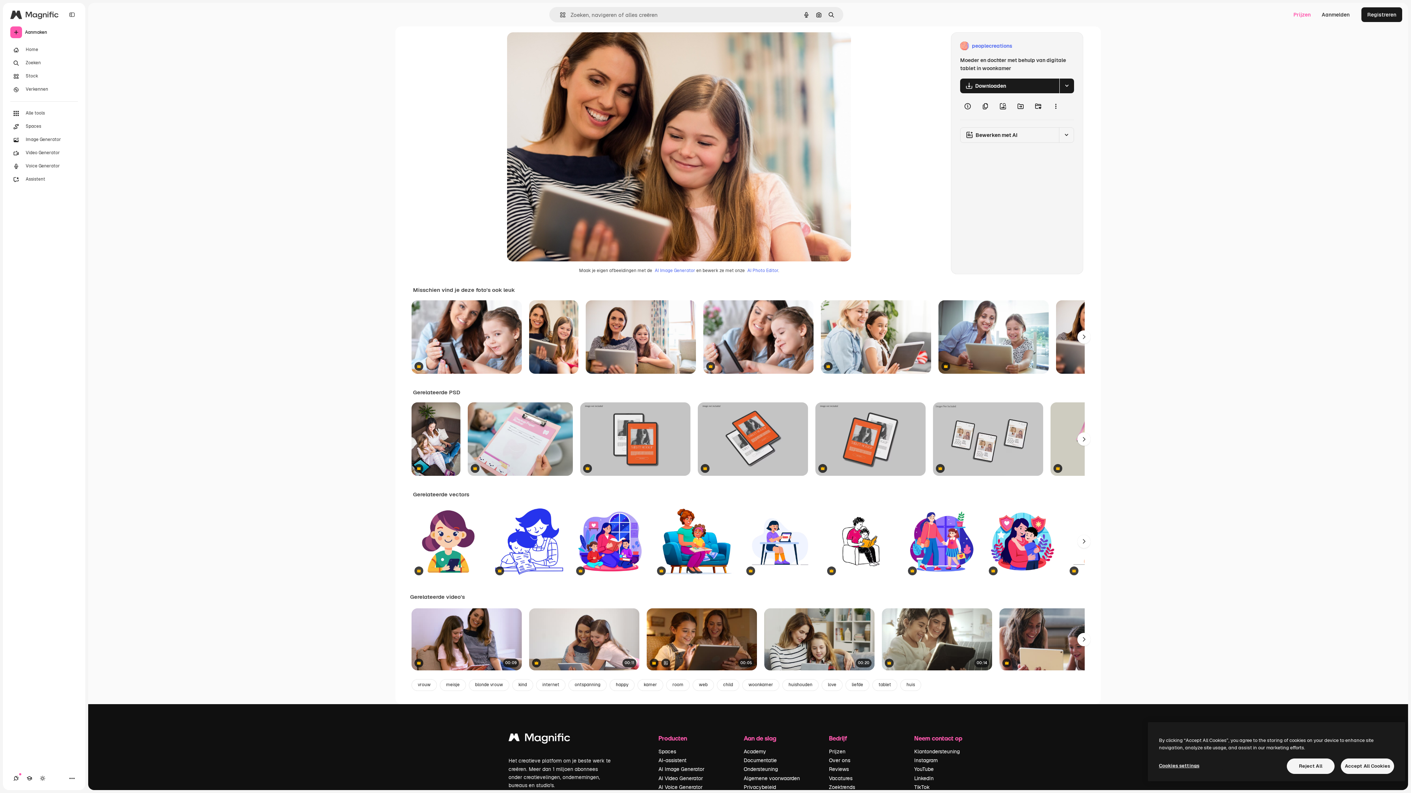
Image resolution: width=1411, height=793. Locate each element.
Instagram (926, 760)
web (703, 685)
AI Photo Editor (762, 271)
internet (550, 685)
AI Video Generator (680, 778)
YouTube (924, 769)
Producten (672, 738)
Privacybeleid (760, 787)
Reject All (1310, 766)
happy (622, 685)
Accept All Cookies (1367, 766)
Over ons (839, 760)
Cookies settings (1179, 766)
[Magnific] (539, 739)
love (832, 685)
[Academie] (29, 778)
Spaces (667, 751)
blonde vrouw (489, 685)
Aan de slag (760, 738)
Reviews (839, 769)
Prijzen (1302, 14)
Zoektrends (842, 787)
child (728, 685)
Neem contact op (938, 738)
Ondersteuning (761, 769)
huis (910, 685)
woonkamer (760, 685)
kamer (650, 685)
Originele (555, 46)
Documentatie (760, 760)
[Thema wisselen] (43, 778)
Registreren (1381, 14)
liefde (857, 685)
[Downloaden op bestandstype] (1066, 86)
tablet (885, 685)
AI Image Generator (675, 271)
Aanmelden (1336, 14)
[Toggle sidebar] (72, 15)
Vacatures (840, 778)
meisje (453, 685)
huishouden (800, 685)
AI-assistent (672, 760)
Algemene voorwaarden (772, 778)
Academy (755, 751)
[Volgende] (1084, 337)
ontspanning (587, 685)
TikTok (922, 787)
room (677, 685)
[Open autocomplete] (560, 15)
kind (522, 685)
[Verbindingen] (16, 778)
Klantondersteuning (937, 751)
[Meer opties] (1055, 106)
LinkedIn (924, 778)
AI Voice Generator (680, 787)
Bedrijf (838, 738)
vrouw (424, 685)
